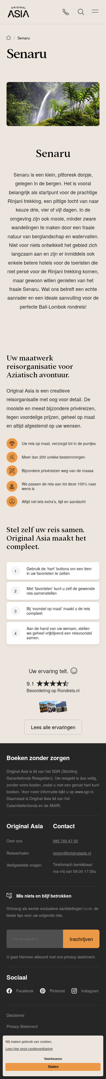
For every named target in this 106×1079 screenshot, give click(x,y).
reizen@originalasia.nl (72, 853)
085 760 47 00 (65, 840)
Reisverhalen (18, 853)
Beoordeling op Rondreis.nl (53, 690)
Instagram (90, 990)
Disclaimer (15, 1015)
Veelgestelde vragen (24, 865)
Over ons (14, 840)
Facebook (24, 990)
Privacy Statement (22, 1026)
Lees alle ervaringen (53, 726)
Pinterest (57, 990)
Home (9, 37)
